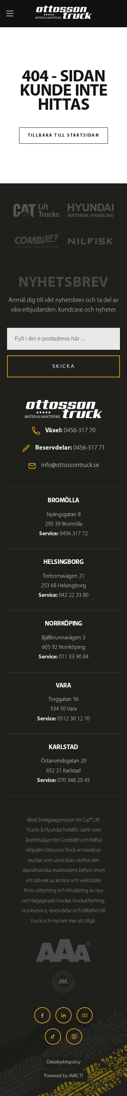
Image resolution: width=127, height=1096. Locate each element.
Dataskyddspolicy (63, 1062)
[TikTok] (53, 1036)
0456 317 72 (74, 534)
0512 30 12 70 (74, 719)
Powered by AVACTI (63, 1076)
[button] (10, 13)
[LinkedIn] (63, 1015)
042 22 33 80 (74, 595)
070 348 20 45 (74, 780)
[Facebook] (42, 1015)
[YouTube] (85, 1015)
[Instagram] (74, 1036)
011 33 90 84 (74, 657)
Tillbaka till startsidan (63, 135)
